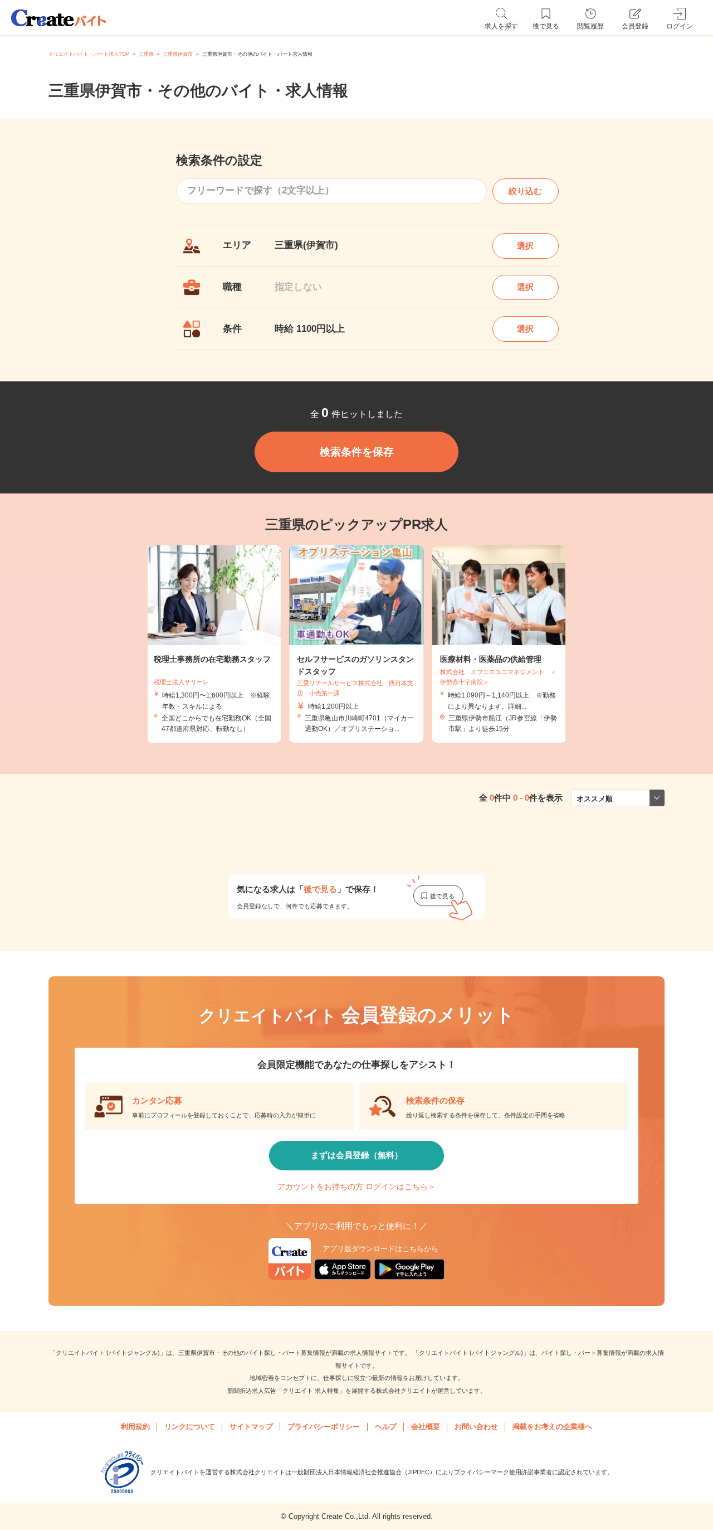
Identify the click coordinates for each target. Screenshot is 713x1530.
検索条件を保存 (357, 452)
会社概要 (425, 1426)
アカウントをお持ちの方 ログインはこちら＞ (356, 1186)
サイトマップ (251, 1426)
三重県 (146, 54)
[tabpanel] (356, 644)
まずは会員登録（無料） (357, 1155)
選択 (525, 245)
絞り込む (525, 191)
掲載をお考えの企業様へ (552, 1426)
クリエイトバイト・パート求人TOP (88, 54)
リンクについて (189, 1426)
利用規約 (135, 1426)
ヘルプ (386, 1426)
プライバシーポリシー (323, 1426)
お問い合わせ (476, 1426)
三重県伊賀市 (178, 54)
